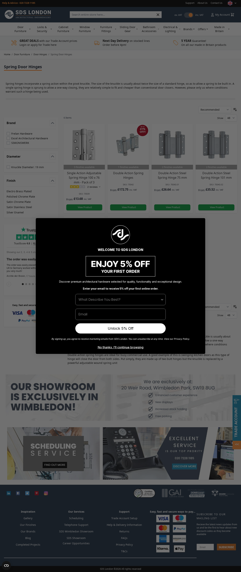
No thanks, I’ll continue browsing (120, 347)
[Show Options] (162, 299)
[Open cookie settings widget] (6, 565)
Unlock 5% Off (120, 328)
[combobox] (119, 299)
